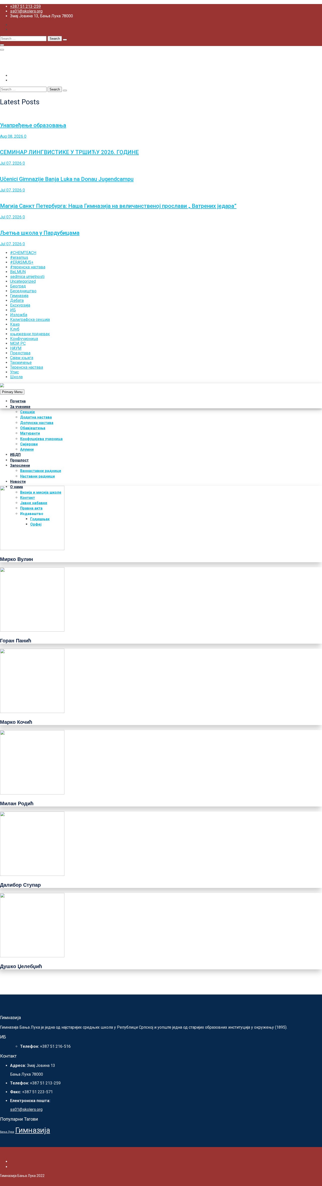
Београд (18, 286)
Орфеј (36, 524)
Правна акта (31, 508)
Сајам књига (21, 357)
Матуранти (30, 433)
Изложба (18, 314)
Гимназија (19, 295)
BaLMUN (18, 271)
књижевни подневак (30, 333)
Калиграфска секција (30, 319)
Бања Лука (7, 1131)
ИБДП (15, 455)
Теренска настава (26, 367)
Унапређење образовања (33, 125)
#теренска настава (27, 267)
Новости (18, 482)
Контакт (27, 498)
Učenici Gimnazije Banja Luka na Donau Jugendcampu (67, 179)
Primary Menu (12, 392)
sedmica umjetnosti (27, 276)
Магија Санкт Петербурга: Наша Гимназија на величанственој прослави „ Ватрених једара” (118, 206)
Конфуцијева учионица (41, 439)
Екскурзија (20, 305)
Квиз (15, 324)
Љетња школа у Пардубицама (39, 233)
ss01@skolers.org (26, 11)
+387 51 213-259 (25, 6)
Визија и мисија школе (40, 492)
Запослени (20, 465)
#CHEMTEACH (23, 252)
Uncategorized (23, 281)
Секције (27, 412)
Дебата (17, 300)
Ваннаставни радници (40, 471)
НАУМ (15, 348)
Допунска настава (36, 423)
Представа (20, 353)
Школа (16, 376)
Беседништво (23, 291)
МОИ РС (18, 343)
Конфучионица (24, 338)
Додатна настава (36, 417)
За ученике (20, 407)
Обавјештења (32, 428)
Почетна (18, 401)
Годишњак (40, 519)
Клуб (14, 329)
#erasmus (19, 257)
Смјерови (29, 444)
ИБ (13, 310)
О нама (16, 487)
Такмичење (21, 362)
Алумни (27, 449)
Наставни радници (37, 476)
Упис (14, 372)
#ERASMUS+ (21, 262)
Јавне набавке (33, 503)
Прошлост (19, 460)
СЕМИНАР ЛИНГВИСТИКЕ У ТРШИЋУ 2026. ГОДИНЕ (69, 152)
